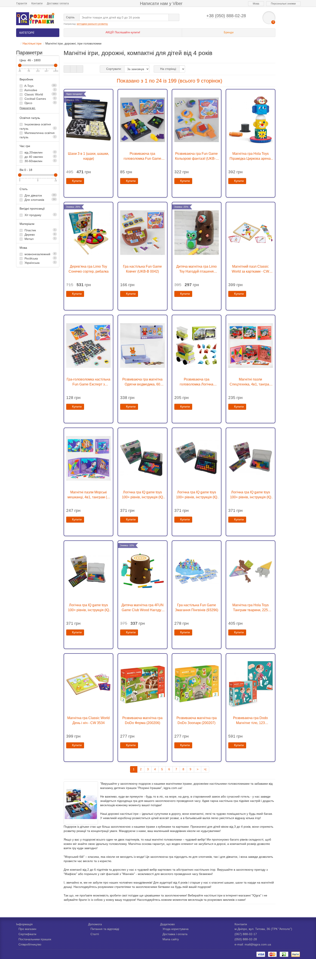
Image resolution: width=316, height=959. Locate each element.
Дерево (39, 234)
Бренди (228, 32)
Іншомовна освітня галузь (37, 126)
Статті (95, 934)
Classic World (39, 94)
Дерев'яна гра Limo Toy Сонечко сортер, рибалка (89, 268)
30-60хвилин (39, 161)
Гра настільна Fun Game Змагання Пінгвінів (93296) (196, 607)
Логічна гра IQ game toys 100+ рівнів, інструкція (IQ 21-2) (250, 495)
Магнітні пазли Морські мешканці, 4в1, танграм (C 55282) (88, 495)
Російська (39, 258)
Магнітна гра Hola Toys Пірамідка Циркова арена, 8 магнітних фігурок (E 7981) (251, 156)
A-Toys (39, 85)
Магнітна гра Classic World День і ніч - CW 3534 (88, 720)
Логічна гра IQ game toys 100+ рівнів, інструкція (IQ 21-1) (88, 607)
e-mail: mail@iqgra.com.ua (253, 944)
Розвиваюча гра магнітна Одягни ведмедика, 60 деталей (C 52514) (142, 382)
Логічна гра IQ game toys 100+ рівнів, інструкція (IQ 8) (142, 495)
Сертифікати (27, 934)
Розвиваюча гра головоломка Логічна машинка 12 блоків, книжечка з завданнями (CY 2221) (197, 382)
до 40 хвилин (39, 156)
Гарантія (21, 3)
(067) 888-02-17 (246, 934)
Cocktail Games (39, 98)
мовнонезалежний (39, 254)
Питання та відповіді (105, 929)
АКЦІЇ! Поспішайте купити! (123, 32)
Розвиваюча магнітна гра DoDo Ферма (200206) (142, 720)
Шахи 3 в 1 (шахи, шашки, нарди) (88, 156)
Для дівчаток (39, 195)
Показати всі (28, 108)
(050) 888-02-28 (246, 939)
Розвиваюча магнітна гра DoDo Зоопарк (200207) (196, 720)
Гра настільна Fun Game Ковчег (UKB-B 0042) (142, 268)
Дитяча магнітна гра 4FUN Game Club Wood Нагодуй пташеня (142, 607)
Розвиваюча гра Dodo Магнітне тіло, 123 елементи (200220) (250, 720)
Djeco (39, 103)
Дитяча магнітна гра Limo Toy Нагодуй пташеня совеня (196, 269)
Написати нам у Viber (161, 3)
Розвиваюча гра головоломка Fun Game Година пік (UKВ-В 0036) (142, 156)
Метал (39, 239)
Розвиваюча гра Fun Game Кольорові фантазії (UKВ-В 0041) (196, 156)
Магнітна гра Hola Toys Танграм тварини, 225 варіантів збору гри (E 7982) (250, 607)
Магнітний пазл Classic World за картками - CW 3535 (250, 269)
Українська (39, 262)
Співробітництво (29, 944)
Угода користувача (176, 929)
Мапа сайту (171, 939)
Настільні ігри (32, 43)
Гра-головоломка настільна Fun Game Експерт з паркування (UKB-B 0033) (88, 382)
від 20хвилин (39, 152)
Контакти (37, 3)
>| (205, 769)
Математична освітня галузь (37, 135)
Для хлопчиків (39, 199)
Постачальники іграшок (34, 939)
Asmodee (39, 90)
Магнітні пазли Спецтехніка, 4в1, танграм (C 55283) (251, 382)
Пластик (39, 230)
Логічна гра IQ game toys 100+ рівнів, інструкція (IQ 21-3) (196, 495)
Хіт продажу (39, 215)
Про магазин (27, 929)
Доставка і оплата (58, 3)
